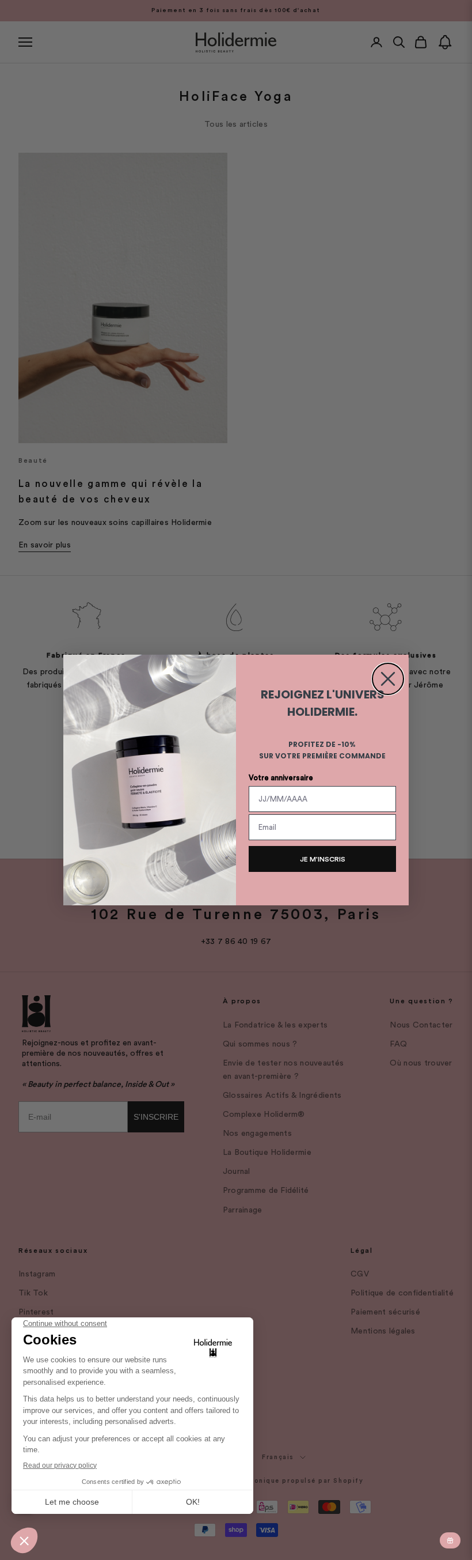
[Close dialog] (388, 678)
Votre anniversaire (281, 777)
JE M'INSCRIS (322, 859)
